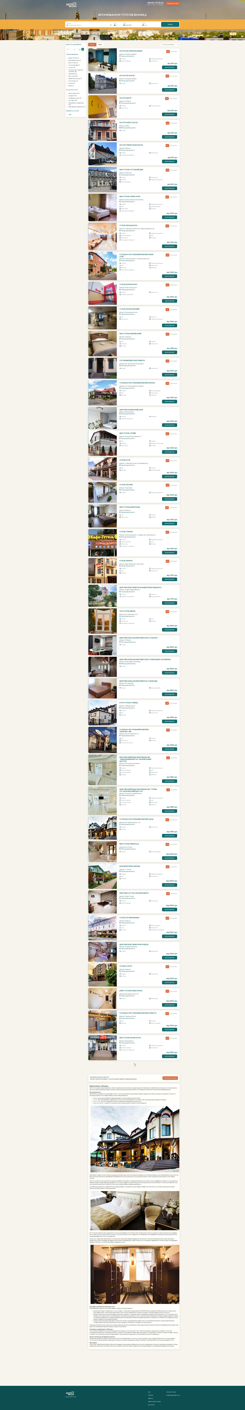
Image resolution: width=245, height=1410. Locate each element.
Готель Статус (125, 966)
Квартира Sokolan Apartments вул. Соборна (138, 638)
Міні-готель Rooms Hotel (130, 1038)
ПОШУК (170, 24)
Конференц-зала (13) (75, 98)
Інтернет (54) (73, 96)
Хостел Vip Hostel (127, 75)
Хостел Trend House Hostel (131, 145)
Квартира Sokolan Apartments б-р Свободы (138, 681)
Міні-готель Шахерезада (129, 507)
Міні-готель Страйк (127, 433)
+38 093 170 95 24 (155, 3)
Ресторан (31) (73, 100)
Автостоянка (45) (74, 93)
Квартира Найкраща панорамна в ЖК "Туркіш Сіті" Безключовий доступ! (138, 790)
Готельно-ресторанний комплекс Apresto (137, 1013)
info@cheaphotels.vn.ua (173, 1395)
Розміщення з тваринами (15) (76, 103)
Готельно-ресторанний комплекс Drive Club (136, 255)
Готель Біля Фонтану (128, 284)
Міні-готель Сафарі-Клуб (129, 196)
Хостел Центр (125, 98)
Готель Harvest (126, 561)
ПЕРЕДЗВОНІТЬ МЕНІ (170, 1078)
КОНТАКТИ (151, 1405)
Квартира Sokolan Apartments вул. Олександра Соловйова (145, 659)
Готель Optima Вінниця (129, 918)
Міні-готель (96, 1101)
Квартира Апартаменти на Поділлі (133, 944)
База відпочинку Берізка (129, 866)
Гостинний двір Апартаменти (132, 360)
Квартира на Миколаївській (131, 410)
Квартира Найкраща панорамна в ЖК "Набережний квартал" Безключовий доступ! (135, 759)
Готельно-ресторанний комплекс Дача (136, 819)
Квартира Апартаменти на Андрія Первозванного (140, 587)
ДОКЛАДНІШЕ (169, 67)
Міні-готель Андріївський (130, 334)
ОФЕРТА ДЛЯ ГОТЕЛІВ (154, 1401)
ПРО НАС (150, 1395)
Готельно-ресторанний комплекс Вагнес (137, 383)
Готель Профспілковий (129, 309)
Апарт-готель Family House (130, 991)
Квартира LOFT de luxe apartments (134, 893)
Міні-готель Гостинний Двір (131, 170)
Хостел (95, 1100)
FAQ (149, 1392)
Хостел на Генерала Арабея (130, 51)
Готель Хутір (124, 460)
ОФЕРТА (150, 1398)
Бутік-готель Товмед (128, 703)
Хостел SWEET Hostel (128, 122)
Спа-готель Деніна (127, 611)
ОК (83, 49)
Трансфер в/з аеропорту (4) (77, 107)
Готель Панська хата (128, 225)
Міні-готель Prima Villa (129, 844)
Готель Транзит (126, 532)
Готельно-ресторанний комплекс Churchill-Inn (134, 730)
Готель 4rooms (126, 485)
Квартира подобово (98, 1103)
